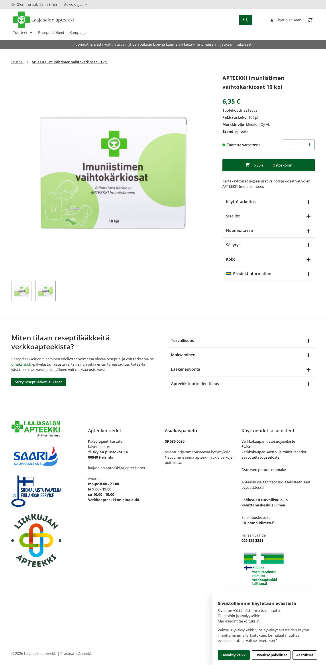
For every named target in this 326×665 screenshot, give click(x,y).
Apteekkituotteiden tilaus (195, 383)
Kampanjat (79, 32)
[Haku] (245, 20)
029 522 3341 (252, 540)
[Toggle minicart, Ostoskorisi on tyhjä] (310, 19)
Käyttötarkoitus (241, 201)
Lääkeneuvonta (185, 369)
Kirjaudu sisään (288, 19)
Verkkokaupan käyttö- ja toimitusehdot (274, 452)
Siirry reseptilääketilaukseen (39, 382)
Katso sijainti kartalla (105, 441)
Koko (231, 259)
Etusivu (17, 62)
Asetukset (304, 655)
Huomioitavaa (239, 230)
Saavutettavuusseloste (260, 457)
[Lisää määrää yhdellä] (309, 145)
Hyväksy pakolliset (271, 655)
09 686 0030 (175, 441)
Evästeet (249, 446)
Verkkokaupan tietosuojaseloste (268, 441)
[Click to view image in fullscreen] (112, 174)
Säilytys (233, 244)
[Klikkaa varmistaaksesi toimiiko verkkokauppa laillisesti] (278, 568)
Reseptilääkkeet (51, 32)
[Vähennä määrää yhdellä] (288, 145)
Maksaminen (183, 354)
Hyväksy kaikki (233, 655)
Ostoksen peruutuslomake (264, 469)
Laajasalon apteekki (52, 20)
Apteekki (242, 131)
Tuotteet (20, 32)
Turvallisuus (182, 340)
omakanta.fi (21, 364)
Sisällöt (233, 216)
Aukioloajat (73, 4)
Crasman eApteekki (76, 653)
